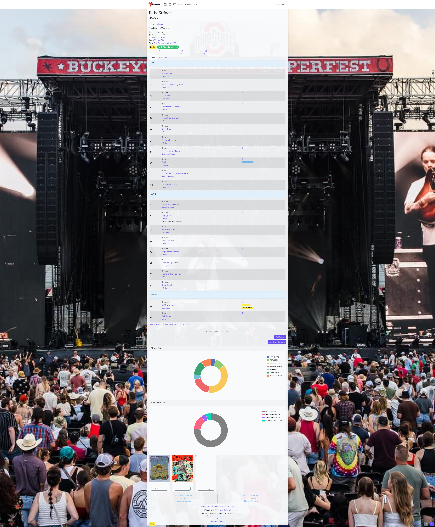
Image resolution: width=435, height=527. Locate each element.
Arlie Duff (165, 319)
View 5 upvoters (170, 324)
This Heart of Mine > (171, 151)
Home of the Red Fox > (172, 274)
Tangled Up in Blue (171, 262)
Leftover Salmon (168, 207)
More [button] (195, 4)
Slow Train (166, 129)
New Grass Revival (168, 154)
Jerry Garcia (166, 165)
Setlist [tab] (153, 57)
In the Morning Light (171, 118)
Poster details (159, 489)
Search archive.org (184, 324)
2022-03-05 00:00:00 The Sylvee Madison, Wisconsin (251, 498)
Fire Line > (166, 215)
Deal (164, 162)
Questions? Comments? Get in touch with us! (217, 506)
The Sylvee (156, 24)
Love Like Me (168, 240)
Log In (284, 4)
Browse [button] (181, 4)
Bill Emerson (166, 277)
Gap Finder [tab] (163, 57)
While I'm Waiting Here (173, 84)
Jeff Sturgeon (168, 305)
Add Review (280, 337)
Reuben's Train (168, 229)
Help (152, 524)
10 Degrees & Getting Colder (175, 173)
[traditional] (166, 232)
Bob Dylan (165, 266)
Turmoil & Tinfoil (169, 184)
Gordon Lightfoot (168, 176)
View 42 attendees (156, 324)
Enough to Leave (169, 140)
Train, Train (167, 95)
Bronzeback (167, 73)
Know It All (167, 285)
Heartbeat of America (171, 106)
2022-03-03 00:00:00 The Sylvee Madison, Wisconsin (183, 498)
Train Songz (224, 510)
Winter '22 (159, 40)
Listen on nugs (206, 489)
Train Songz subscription (222, 516)
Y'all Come (167, 316)
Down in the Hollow (171, 204)
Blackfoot (165, 98)
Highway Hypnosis (170, 251)
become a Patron (217, 521)
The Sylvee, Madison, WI (165, 43)
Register (277, 4)
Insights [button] (188, 4)
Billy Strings (166, 76)
